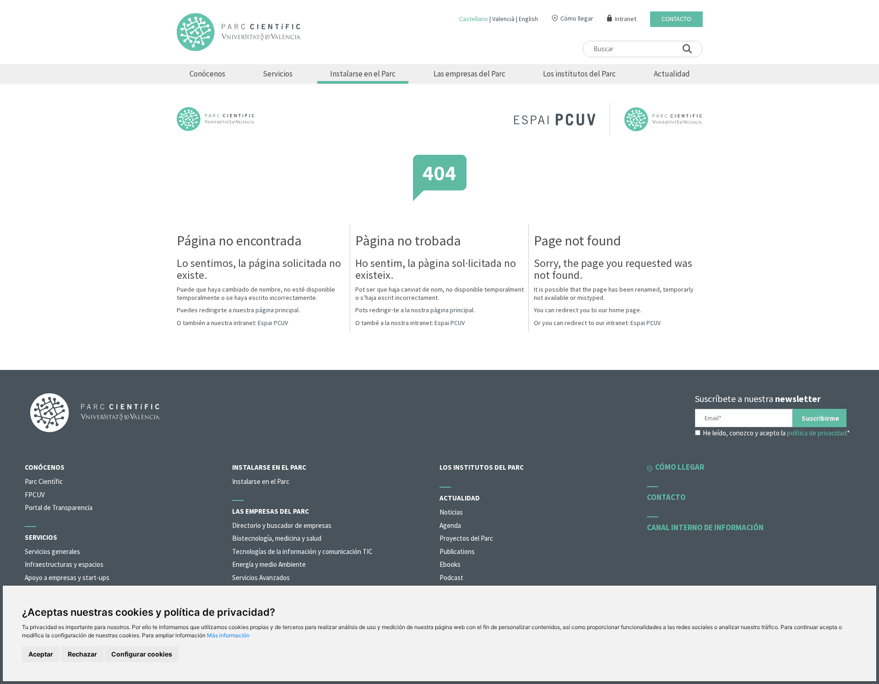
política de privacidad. (817, 433)
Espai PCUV (273, 323)
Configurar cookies (141, 654)
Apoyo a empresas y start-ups (67, 577)
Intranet (625, 19)
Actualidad (672, 74)
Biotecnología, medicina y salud (276, 538)
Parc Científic (44, 481)
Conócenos (207, 74)
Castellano (473, 19)
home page (624, 310)
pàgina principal (451, 310)
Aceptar (40, 654)
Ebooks (450, 564)
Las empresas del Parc (469, 74)
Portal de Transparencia (58, 507)
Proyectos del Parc (466, 538)
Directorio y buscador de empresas (281, 525)
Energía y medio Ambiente (269, 564)
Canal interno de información (705, 527)
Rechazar (82, 654)
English (528, 19)
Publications (457, 551)
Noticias (451, 512)
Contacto (676, 19)
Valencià (503, 19)
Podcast (451, 577)
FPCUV (35, 494)
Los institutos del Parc (579, 74)
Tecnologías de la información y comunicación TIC (302, 551)
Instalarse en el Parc (363, 74)
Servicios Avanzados (261, 577)
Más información (228, 635)
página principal (276, 310)
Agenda (450, 525)
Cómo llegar (576, 18)
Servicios (278, 74)
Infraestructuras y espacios (64, 564)
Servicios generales (52, 551)
